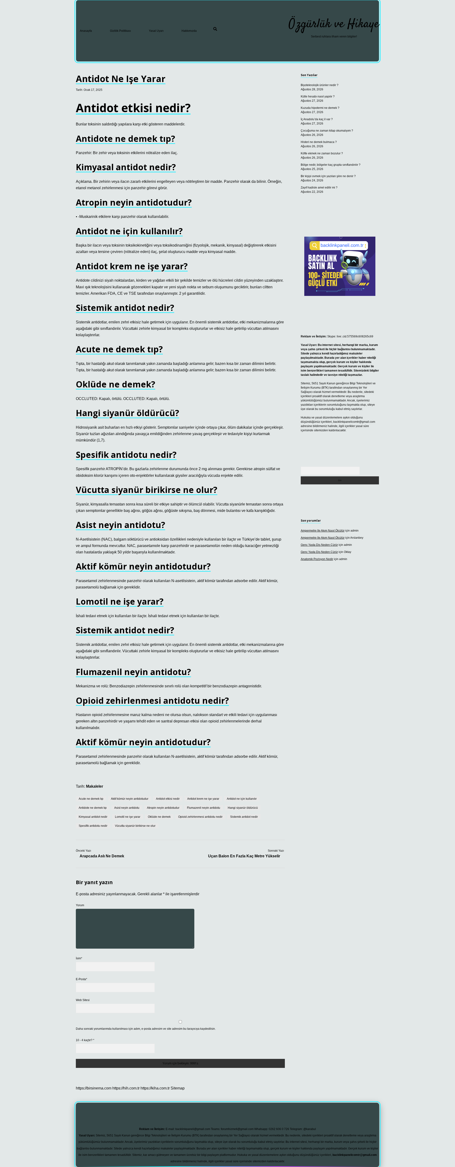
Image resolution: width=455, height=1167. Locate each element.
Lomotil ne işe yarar (127, 816)
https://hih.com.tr (126, 1088)
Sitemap (178, 1088)
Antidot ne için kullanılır (242, 798)
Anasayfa (86, 30)
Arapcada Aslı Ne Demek (102, 856)
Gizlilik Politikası (120, 30)
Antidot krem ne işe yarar (203, 798)
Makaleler (94, 786)
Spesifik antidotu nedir (93, 825)
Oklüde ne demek (159, 816)
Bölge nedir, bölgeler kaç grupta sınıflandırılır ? (330, 164)
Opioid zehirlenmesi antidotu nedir (200, 816)
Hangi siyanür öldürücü (243, 807)
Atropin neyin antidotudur (163, 807)
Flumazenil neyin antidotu (203, 807)
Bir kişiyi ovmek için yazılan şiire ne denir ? (328, 176)
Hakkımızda (189, 30)
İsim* (79, 958)
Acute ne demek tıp (91, 798)
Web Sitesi (83, 1000)
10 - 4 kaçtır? (85, 1040)
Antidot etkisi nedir (168, 798)
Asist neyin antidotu (126, 807)
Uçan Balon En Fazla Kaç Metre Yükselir (244, 856)
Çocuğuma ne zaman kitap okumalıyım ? (327, 130)
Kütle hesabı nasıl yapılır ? (318, 96)
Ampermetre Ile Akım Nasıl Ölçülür (323, 530)
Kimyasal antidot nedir (93, 816)
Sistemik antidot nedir (244, 816)
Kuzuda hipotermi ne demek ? (320, 108)
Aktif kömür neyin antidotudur (129, 798)
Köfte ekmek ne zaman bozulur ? (322, 153)
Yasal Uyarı (156, 30)
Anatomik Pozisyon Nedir (317, 559)
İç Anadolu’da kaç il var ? (317, 119)
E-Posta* (81, 979)
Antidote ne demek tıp (93, 807)
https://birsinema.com (93, 1088)
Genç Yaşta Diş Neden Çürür (319, 545)
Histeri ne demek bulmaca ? (319, 142)
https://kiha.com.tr (155, 1088)
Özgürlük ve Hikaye (334, 24)
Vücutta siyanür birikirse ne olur (135, 825)
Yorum (80, 905)
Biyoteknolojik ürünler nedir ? (319, 85)
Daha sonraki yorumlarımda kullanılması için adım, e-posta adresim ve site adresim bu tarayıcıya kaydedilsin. (146, 1028)
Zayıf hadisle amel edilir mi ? (319, 187)
